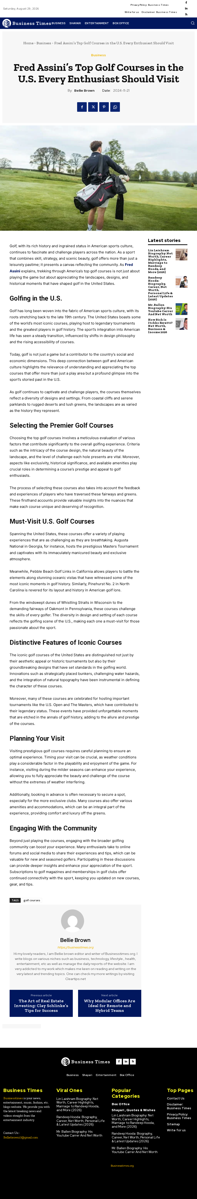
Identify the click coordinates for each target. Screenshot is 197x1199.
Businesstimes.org (122, 1165)
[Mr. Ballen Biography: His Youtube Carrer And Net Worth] (181, 309)
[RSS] (186, 14)
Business (44, 43)
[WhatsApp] (115, 107)
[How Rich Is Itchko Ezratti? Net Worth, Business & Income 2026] (181, 324)
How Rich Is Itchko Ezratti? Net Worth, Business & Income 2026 (160, 326)
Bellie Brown (84, 91)
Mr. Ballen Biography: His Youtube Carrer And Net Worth (160, 309)
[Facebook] (186, 3)
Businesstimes (13, 1098)
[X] (93, 107)
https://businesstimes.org (75, 947)
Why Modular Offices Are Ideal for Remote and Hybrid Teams (109, 1006)
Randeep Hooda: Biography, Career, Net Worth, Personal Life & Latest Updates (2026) (160, 288)
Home (28, 43)
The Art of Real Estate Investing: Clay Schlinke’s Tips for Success (41, 1006)
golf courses (32, 900)
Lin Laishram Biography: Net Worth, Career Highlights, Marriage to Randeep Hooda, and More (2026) (160, 261)
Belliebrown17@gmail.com (20, 1137)
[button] (193, 23)
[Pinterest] (104, 107)
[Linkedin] (186, 8)
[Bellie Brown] (75, 920)
